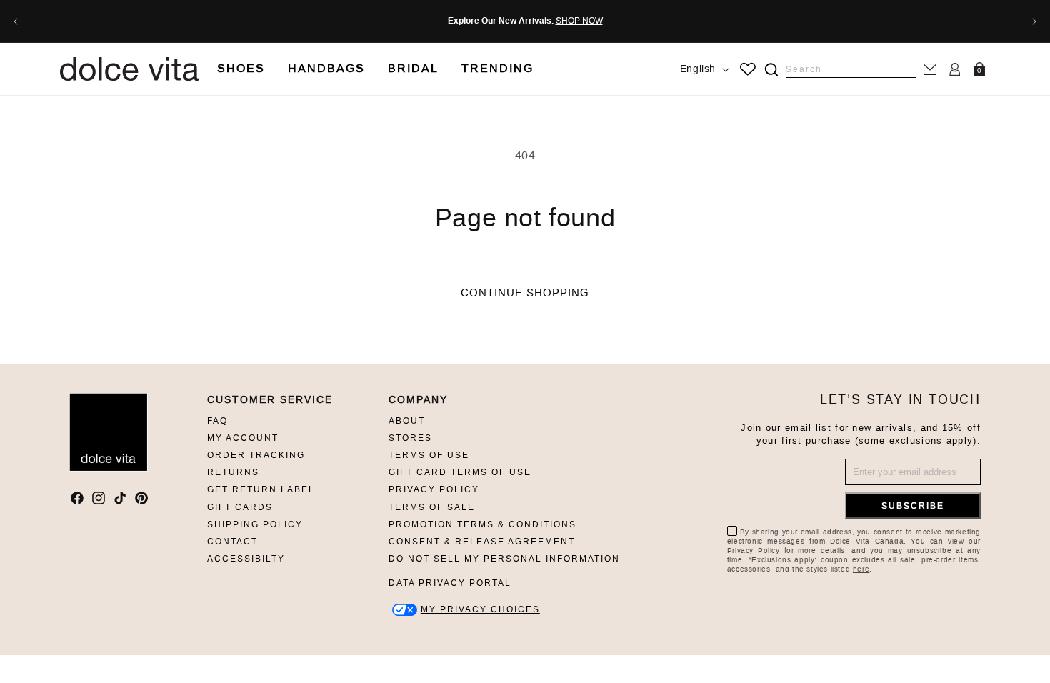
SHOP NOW (579, 20)
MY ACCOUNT (243, 438)
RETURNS (233, 472)
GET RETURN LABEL (261, 489)
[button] (241, 69)
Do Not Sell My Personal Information (504, 558)
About (407, 421)
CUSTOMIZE (480, 610)
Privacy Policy (434, 489)
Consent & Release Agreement (482, 541)
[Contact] (929, 68)
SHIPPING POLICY (255, 524)
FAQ (217, 421)
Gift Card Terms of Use (460, 472)
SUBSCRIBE (912, 506)
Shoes (241, 68)
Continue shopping (525, 293)
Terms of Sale (432, 507)
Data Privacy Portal (450, 583)
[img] (771, 70)
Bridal (413, 68)
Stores (410, 438)
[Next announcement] (1034, 21)
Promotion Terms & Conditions (482, 524)
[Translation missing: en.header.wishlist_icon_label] (748, 69)
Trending (497, 68)
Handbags (326, 68)
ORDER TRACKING (256, 455)
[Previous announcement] (15, 21)
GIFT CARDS (240, 507)
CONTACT (232, 541)
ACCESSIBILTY (246, 558)
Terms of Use (429, 455)
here (861, 569)
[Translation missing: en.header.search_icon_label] (771, 69)
